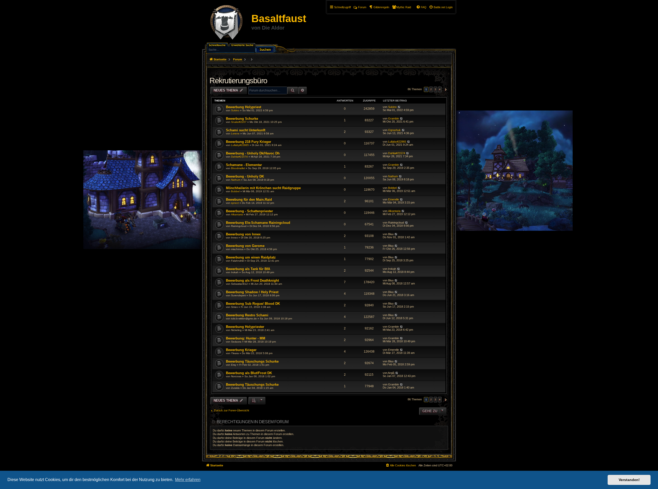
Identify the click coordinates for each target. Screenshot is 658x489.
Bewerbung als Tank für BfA (248, 269)
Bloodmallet (238, 168)
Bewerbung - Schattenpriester (249, 211)
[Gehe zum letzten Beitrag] (399, 106)
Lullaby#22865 (240, 145)
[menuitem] (441, 7)
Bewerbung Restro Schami (247, 315)
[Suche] (265, 49)
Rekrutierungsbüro (238, 80)
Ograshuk (394, 130)
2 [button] (431, 89)
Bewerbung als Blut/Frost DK (249, 373)
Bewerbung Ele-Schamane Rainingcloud (258, 223)
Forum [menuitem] (362, 7)
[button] (445, 89)
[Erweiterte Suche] (243, 44)
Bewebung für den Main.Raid (249, 199)
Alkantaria (237, 214)
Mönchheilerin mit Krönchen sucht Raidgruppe (263, 188)
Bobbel (235, 191)
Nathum (235, 179)
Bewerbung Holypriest (243, 107)
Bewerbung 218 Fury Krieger (248, 142)
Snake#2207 (238, 122)
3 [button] (435, 89)
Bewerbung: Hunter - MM (245, 338)
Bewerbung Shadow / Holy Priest (252, 292)
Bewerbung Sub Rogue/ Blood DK (253, 304)
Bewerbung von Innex (243, 234)
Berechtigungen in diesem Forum (252, 422)
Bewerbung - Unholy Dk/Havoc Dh (253, 153)
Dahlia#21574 (239, 156)
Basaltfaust (278, 18)
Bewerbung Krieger (241, 350)
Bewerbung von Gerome (245, 246)
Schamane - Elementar (244, 165)
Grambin (393, 118)
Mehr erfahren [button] (187, 479)
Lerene (235, 133)
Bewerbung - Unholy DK (245, 176)
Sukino (235, 110)
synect (235, 202)
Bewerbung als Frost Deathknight (252, 280)
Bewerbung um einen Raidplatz (251, 257)
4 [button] (440, 89)
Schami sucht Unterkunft (245, 130)
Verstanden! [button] (629, 480)
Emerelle (393, 199)
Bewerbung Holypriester (245, 327)
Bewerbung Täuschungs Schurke (252, 361)
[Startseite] (226, 23)
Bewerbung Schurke (242, 119)
